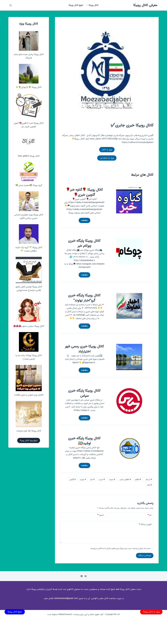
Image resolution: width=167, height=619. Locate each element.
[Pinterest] (82, 576)
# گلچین (72, 479)
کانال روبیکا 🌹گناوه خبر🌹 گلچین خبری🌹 (84, 192)
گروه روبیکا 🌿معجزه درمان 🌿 (28, 185)
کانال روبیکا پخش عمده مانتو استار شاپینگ (29, 56)
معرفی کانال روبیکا (145, 5)
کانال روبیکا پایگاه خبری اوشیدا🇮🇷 (84, 441)
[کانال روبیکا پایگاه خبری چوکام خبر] (129, 251)
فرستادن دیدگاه (145, 555)
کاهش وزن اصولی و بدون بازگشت (28, 394)
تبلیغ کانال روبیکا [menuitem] (76, 5)
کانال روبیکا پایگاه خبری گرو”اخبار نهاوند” (84, 298)
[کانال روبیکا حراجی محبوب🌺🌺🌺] (29, 309)
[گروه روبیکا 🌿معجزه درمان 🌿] (28, 172)
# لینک (149, 485)
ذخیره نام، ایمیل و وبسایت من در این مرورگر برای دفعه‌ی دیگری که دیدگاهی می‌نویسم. (120, 548)
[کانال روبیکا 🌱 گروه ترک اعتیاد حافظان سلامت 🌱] (28, 234)
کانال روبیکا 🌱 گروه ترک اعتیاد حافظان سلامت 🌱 (28, 249)
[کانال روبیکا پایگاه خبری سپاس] (129, 401)
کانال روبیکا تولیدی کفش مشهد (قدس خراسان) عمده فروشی (28, 288)
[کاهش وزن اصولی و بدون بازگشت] (29, 378)
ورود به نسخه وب (107, 158)
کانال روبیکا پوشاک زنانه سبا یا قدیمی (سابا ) (29, 357)
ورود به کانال (107, 149)
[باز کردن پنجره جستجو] (11, 5)
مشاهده (83, 221)
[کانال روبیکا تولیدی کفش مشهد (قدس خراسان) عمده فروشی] (29, 270)
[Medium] (86, 576)
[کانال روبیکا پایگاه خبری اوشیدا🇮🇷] (129, 448)
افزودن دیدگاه (145, 524)
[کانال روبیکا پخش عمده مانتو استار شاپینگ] (28, 41)
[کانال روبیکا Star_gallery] (28, 142)
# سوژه (83, 479)
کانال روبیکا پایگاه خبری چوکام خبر (84, 243)
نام (149, 515)
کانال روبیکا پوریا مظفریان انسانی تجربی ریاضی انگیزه (28, 216)
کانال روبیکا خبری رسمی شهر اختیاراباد (84, 349)
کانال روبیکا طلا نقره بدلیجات (28, 430)
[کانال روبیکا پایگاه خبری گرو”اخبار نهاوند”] (129, 305)
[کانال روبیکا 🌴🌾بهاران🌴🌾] (28, 74)
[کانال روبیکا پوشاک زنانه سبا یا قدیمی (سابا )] (28, 342)
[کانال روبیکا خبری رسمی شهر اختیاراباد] (129, 356)
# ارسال (148, 479)
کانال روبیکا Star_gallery (29, 156)
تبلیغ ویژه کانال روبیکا (28, 440)
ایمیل (100, 515)
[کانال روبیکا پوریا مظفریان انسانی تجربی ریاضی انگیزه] (28, 201)
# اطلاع (138, 479)
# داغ (92, 479)
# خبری (102, 479)
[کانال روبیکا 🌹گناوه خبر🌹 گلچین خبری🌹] (129, 200)
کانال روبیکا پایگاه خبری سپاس (84, 393)
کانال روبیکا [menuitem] (93, 5)
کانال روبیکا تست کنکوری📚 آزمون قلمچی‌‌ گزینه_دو (28, 124)
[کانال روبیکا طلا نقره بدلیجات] (29, 414)
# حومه (112, 479)
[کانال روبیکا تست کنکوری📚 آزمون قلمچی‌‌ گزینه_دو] (29, 106)
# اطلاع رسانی (125, 479)
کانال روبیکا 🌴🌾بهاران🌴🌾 (28, 87)
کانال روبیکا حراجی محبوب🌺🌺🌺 (28, 326)
